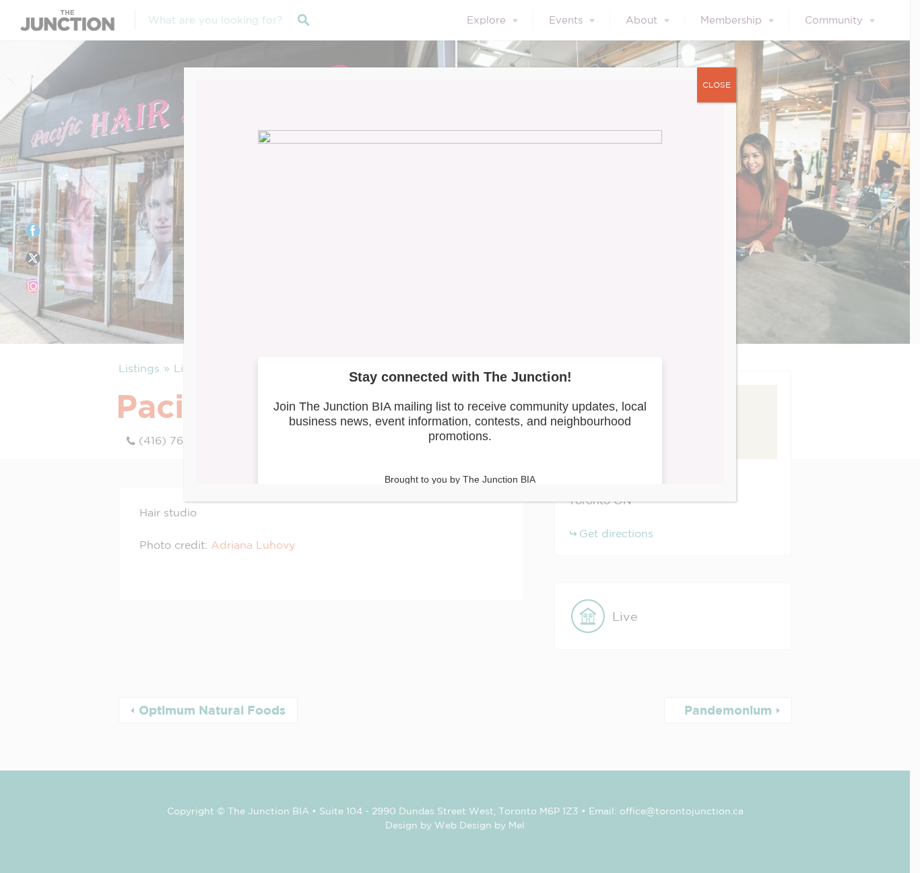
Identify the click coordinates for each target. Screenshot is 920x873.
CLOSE (716, 84)
